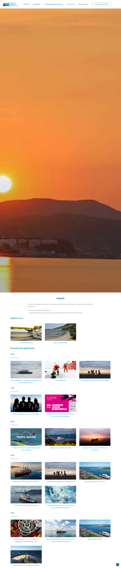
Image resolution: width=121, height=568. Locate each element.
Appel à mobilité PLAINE (60, 342)
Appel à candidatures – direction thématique (26, 414)
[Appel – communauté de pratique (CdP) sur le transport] (94, 369)
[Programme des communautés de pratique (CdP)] (60, 471)
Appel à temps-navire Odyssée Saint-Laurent (26, 565)
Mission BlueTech (60, 380)
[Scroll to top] (117, 564)
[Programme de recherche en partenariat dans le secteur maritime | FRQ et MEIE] (60, 494)
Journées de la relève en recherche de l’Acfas (61, 414)
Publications (83, 4)
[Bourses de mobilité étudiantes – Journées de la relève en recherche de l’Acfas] (60, 403)
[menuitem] (27, 4)
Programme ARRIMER (26, 342)
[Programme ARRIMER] (26, 332)
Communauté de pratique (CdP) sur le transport (95, 380)
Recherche (36, 4)
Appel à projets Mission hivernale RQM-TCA (26, 481)
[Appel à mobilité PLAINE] (60, 332)
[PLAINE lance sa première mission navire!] (26, 494)
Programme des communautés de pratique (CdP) (60, 481)
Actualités (70, 4)
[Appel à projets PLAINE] (94, 471)
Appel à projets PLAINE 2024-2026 (60, 448)
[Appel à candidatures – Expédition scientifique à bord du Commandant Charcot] (26, 369)
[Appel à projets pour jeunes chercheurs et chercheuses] (94, 437)
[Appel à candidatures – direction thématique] (26, 403)
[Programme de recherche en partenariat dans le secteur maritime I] (26, 437)
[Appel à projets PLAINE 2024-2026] (60, 437)
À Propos (26, 4)
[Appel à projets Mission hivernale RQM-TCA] (26, 471)
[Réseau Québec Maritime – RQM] (10, 4)
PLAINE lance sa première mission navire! (26, 505)
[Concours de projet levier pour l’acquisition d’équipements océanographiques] (26, 528)
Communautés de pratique (54, 4)
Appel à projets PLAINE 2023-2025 (94, 481)
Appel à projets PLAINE (95, 539)
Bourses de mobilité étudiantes (60, 416)
